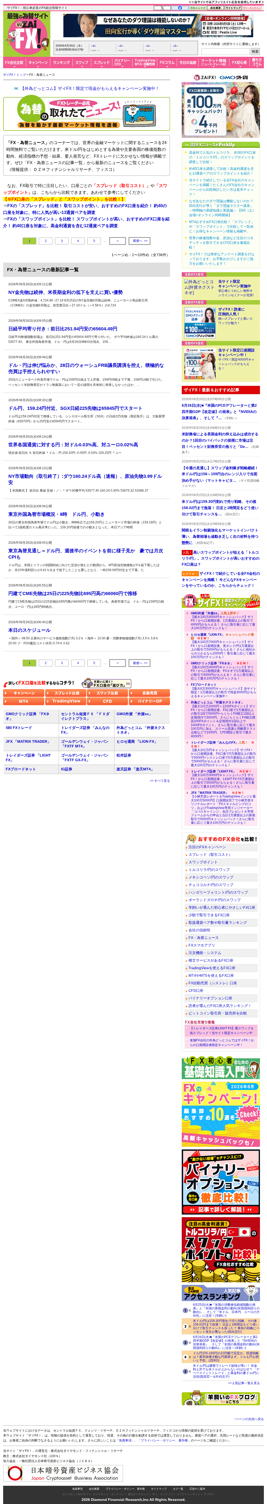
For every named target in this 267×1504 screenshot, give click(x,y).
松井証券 (124, 755)
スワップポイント (203, 862)
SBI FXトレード (19, 728)
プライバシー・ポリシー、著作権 (125, 1488)
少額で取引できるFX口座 (209, 915)
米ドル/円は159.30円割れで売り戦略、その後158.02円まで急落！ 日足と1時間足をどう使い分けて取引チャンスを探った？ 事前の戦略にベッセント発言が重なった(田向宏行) (226, 1326)
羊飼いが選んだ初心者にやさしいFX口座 (222, 907)
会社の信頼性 (199, 930)
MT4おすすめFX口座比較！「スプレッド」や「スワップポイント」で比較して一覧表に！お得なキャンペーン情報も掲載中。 (221, 226)
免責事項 (77, 1488)
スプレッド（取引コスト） (210, 854)
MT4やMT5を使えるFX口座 (211, 975)
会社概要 (94, 1488)
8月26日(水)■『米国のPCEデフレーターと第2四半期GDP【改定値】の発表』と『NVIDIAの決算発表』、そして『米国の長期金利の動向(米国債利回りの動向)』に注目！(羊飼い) (226, 1342)
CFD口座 (196, 990)
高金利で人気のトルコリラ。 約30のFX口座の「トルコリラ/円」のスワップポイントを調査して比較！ (222, 157)
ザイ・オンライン (162, 1494)
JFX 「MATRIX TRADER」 (28, 741)
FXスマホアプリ (202, 945)
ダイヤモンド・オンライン (108, 1494)
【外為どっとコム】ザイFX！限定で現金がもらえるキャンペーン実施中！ (89, 88)
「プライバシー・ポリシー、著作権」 (164, 1440)
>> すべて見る (160, 781)
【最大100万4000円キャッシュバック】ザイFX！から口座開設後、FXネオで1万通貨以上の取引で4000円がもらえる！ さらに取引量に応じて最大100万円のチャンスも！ (223, 670)
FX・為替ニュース (204, 938)
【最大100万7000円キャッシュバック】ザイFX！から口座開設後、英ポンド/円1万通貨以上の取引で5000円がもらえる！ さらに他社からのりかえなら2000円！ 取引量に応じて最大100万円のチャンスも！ (223, 646)
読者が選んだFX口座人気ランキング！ (220, 1006)
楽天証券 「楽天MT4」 (135, 769)
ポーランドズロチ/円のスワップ (215, 900)
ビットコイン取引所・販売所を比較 (218, 1013)
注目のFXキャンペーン (207, 847)
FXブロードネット (21, 769)
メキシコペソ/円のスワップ (211, 877)
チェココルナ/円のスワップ (211, 885)
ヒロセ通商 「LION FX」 (137, 741)
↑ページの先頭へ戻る (249, 1419)
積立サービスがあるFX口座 (211, 960)
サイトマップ (159, 1488)
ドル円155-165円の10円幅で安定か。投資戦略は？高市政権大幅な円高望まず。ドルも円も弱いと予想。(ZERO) (226, 1356)
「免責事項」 (125, 1440)
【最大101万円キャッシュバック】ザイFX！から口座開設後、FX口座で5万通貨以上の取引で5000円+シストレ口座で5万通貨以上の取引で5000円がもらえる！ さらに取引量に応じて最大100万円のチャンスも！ (223, 754)
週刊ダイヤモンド (138, 1494)
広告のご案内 (197, 1488)
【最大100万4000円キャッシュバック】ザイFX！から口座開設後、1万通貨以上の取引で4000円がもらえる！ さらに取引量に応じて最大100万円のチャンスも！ (223, 620)
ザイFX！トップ (14, 75)
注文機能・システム (205, 953)
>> (140, 241)
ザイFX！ (209, 1494)
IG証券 (66, 769)
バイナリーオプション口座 (210, 998)
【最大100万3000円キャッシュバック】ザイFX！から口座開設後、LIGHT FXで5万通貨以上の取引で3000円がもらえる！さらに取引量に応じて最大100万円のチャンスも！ (222, 779)
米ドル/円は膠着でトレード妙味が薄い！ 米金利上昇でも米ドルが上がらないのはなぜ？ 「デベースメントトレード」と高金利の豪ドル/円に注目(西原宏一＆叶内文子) (226, 1371)
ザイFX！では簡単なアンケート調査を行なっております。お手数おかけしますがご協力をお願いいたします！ (221, 258)
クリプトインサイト (188, 1494)
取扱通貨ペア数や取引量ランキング (218, 922)
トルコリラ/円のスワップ (209, 870)
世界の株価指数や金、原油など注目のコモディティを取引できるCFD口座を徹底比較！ (221, 242)
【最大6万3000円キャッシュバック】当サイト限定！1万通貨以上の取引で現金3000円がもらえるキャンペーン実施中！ (223, 690)
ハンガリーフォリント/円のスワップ (218, 892)
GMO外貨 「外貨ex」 (135, 714)
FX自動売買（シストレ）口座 (213, 983)
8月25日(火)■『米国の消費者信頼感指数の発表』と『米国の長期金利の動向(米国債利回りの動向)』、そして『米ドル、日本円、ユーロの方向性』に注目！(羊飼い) (226, 1310)
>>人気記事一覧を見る (244, 1383)
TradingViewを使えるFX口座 (212, 968)
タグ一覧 (178, 1488)
